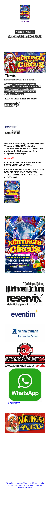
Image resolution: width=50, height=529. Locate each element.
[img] (25, 12)
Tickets (25, 22)
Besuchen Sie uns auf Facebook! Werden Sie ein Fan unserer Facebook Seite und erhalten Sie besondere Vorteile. (25, 485)
